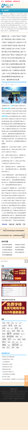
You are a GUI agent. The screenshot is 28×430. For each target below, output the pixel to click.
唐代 (3, 328)
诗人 (8, 347)
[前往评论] (26, 381)
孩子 (12, 328)
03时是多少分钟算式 (20, 244)
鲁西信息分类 (16, 1)
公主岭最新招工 (6, 361)
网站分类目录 (24, 391)
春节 (9, 333)
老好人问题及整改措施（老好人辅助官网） (8, 247)
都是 (17, 347)
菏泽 (3, 347)
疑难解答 (15, 393)
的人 (4, 341)
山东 (3, 331)
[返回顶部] (26, 385)
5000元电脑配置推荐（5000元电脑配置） (8, 255)
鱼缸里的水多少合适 (7, 366)
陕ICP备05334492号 (21, 393)
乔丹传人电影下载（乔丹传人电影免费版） (21, 252)
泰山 (21, 336)
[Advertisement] (14, 416)
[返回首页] (26, 377)
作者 (16, 323)
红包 (17, 342)
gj (5, 84)
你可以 (20, 323)
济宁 (9, 339)
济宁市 (14, 339)
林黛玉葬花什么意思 (7, 364)
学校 (8, 328)
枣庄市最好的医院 (19, 249)
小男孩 (14, 400)
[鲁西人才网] (14, 5)
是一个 (22, 334)
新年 (23, 331)
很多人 (8, 331)
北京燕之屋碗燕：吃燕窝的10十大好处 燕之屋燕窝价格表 (14, 379)
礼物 (13, 342)
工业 (11, 106)
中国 (8, 323)
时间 (3, 334)
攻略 (18, 331)
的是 (9, 342)
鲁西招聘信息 (8, 1)
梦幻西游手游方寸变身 (7, 359)
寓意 (21, 328)
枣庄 (3, 336)
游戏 (19, 339)
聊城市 (9, 345)
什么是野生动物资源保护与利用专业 (8, 249)
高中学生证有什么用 (7, 252)
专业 (3, 323)
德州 (13, 331)
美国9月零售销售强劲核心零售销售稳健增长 (13, 230)
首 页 (2, 1)
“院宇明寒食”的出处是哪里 (8, 374)
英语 (21, 345)
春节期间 (16, 334)
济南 (4, 339)
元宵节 (4, 326)
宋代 (16, 328)
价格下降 (4, 116)
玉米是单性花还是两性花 (8, 244)
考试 (21, 342)
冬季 (15, 326)
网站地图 (10, 393)
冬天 (10, 325)
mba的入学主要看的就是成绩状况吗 (21, 247)
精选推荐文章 (5, 393)
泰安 (17, 336)
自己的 (15, 344)
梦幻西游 (10, 336)
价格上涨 (7, 108)
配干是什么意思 (6, 376)
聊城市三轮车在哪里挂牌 (8, 356)
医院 (20, 326)
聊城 (4, 345)
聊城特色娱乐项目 (6, 369)
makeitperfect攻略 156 (7, 371)
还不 (13, 347)
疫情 (23, 339)
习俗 (12, 323)
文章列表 (6, 14)
